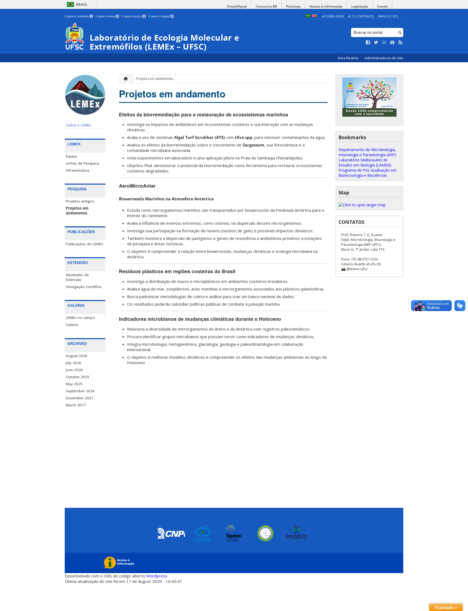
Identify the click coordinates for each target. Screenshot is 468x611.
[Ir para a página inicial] (124, 79)
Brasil (81, 4)
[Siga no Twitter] (376, 42)
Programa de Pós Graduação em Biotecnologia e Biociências (367, 173)
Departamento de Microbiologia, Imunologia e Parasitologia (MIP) (367, 152)
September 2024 (80, 390)
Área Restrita (348, 58)
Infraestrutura (77, 170)
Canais (382, 6)
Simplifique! (237, 6)
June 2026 (74, 369)
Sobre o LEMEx (78, 125)
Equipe (71, 156)
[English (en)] (314, 16)
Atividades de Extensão (77, 277)
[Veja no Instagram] (392, 42)
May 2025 (74, 383)
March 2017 (76, 405)
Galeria (72, 324)
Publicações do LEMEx (84, 243)
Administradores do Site (384, 58)
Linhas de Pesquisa (82, 163)
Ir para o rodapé (160, 16)
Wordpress (156, 576)
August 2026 (76, 355)
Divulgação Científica (83, 286)
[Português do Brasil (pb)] (308, 16)
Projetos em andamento (77, 210)
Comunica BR (266, 6)
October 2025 (77, 376)
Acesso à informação (326, 6)
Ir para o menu (107, 16)
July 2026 (73, 362)
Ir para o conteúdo (78, 16)
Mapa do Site (388, 16)
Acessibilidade (333, 16)
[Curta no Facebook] (368, 42)
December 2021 (79, 398)
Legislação (359, 6)
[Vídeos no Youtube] (384, 42)
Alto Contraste (361, 16)
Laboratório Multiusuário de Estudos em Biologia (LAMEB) (365, 162)
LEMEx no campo (80, 317)
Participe (293, 6)
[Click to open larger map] (362, 204)
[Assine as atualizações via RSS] (400, 42)
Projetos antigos (80, 201)
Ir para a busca (133, 16)
